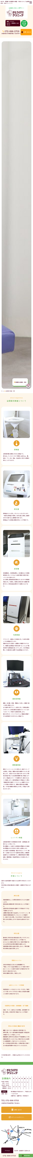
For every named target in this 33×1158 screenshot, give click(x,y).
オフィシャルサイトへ (17, 1117)
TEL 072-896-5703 (10, 1100)
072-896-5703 (12, 31)
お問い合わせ (27, 32)
